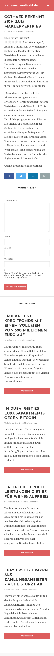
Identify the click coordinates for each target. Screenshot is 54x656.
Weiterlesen (27, 391)
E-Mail (7, 248)
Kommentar (10, 201)
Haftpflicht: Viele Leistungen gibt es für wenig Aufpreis (26, 492)
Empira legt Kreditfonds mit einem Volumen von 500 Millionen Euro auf (25, 326)
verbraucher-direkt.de (21, 5)
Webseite (8, 259)
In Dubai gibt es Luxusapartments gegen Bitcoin (24, 413)
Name (7, 237)
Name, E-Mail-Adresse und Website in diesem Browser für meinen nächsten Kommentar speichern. (23, 275)
